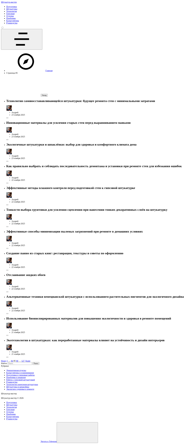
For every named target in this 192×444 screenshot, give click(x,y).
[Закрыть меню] (77, 432)
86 (17, 361)
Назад (44, 95)
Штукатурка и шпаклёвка (17, 387)
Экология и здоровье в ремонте (20, 389)
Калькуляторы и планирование (20, 373)
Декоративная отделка (16, 370)
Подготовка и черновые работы (20, 375)
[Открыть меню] (21, 39)
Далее (27, 361)
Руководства (11, 382)
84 (12, 361)
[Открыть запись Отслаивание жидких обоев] (7, 291)
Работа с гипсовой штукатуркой (20, 380)
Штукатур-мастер (9, 2)
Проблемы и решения (16, 377)
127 (23, 361)
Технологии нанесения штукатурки (22, 384)
